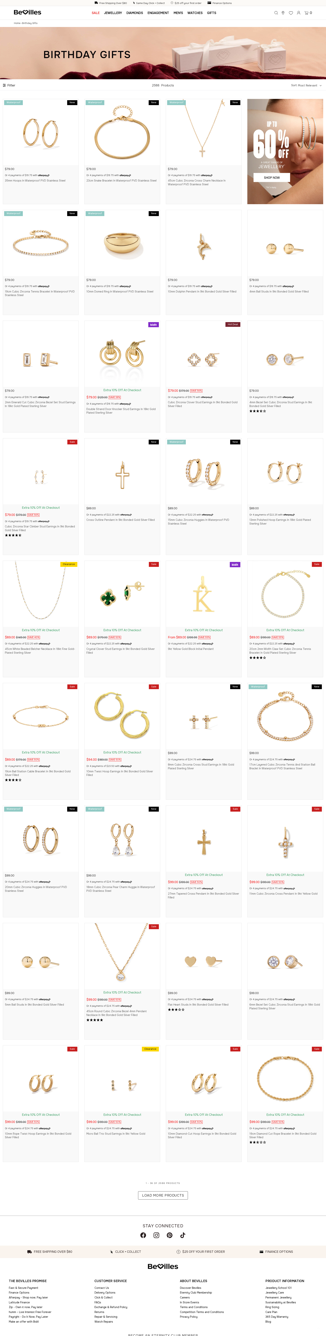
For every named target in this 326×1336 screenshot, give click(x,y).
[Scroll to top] (318, 1328)
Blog (268, 1321)
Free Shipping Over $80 (113, 3)
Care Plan (271, 1312)
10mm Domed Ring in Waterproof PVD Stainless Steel (119, 291)
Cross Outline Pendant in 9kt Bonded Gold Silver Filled (120, 520)
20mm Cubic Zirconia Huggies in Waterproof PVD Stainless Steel (36, 889)
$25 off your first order (188, 3)
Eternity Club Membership (196, 1292)
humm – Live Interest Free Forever (30, 1312)
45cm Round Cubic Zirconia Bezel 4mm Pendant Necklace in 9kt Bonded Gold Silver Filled (116, 1013)
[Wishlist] (290, 12)
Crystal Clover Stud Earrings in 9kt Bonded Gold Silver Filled (120, 650)
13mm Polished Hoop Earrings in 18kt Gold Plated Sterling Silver (280, 521)
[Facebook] (143, 1235)
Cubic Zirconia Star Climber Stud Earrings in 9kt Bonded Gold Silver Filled (40, 528)
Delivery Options (105, 1292)
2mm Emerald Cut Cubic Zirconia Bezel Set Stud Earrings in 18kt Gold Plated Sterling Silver (40, 404)
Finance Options (222, 3)
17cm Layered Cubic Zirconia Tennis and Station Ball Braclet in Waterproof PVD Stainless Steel (282, 766)
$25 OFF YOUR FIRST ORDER (203, 1252)
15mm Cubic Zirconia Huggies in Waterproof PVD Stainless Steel (198, 521)
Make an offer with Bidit (24, 1321)
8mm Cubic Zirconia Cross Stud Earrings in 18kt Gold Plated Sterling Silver (201, 766)
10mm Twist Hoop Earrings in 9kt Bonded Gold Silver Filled (119, 773)
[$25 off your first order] (172, 3)
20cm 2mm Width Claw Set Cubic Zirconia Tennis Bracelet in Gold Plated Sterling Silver (280, 650)
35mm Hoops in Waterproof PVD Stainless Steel (35, 180)
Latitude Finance (19, 1302)
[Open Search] (276, 13)
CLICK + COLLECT (128, 1252)
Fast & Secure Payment (23, 1288)
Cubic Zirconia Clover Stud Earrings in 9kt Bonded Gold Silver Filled (203, 404)
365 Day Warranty (276, 1316)
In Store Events (189, 1302)
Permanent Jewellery (278, 1297)
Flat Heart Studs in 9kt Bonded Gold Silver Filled (198, 1004)
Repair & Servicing (106, 1316)
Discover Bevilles (190, 1288)
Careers (185, 1297)
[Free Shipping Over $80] (96, 3)
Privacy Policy (189, 1316)
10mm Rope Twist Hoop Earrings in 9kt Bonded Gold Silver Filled (38, 1135)
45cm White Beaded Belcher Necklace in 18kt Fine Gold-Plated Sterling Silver (40, 650)
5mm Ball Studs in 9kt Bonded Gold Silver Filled (34, 1004)
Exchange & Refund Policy (111, 1307)
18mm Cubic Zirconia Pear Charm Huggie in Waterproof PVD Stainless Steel (120, 889)
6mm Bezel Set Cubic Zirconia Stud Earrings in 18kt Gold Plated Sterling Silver (284, 1006)
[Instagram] (156, 1235)
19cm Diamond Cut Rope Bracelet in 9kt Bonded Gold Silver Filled (282, 1135)
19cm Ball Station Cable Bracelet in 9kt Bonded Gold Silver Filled (38, 773)
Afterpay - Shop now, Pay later (28, 1297)
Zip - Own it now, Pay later (25, 1307)
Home (17, 23)
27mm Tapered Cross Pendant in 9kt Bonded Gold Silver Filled (203, 895)
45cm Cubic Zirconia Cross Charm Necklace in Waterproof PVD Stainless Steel (197, 182)
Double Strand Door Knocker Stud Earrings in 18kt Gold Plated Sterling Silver (121, 411)
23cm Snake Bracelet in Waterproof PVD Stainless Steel (121, 180)
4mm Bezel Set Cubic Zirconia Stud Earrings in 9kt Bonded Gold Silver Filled (280, 404)
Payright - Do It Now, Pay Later (28, 1316)
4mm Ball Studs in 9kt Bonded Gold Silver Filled (279, 291)
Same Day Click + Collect (150, 3)
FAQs (98, 1302)
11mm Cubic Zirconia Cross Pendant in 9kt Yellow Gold (283, 893)
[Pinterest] (169, 1235)
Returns (99, 1312)
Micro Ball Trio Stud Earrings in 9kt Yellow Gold (115, 1133)
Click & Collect (104, 1297)
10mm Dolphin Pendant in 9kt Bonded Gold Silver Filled (202, 291)
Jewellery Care (274, 1292)
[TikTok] (183, 1235)
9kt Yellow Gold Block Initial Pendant (191, 649)
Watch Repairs (104, 1321)
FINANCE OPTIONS (279, 1252)
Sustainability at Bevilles (280, 1302)
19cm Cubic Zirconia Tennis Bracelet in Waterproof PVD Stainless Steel (40, 293)
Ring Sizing (272, 1307)
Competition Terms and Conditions (202, 1312)
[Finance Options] (210, 3)
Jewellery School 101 (278, 1288)
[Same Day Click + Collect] (134, 3)
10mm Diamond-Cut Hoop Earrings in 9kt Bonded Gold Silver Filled (202, 1135)
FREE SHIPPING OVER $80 (53, 1252)
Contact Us (102, 1288)
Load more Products (163, 1195)
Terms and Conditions (194, 1307)
